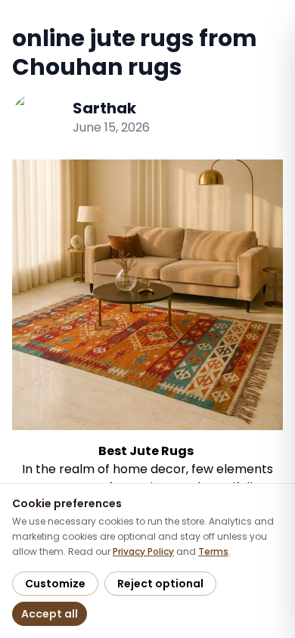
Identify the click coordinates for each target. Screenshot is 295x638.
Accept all (49, 613)
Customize (55, 583)
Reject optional (160, 583)
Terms (213, 551)
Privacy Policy (143, 551)
